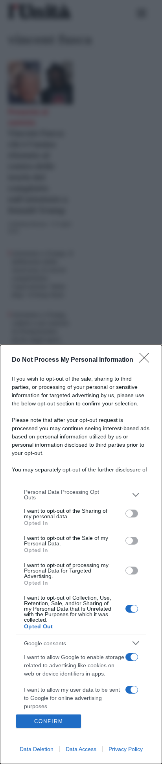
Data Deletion (36, 749)
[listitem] (81, 494)
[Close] (146, 360)
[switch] (131, 513)
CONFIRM (48, 721)
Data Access (81, 749)
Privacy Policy (126, 749)
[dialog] (81, 554)
